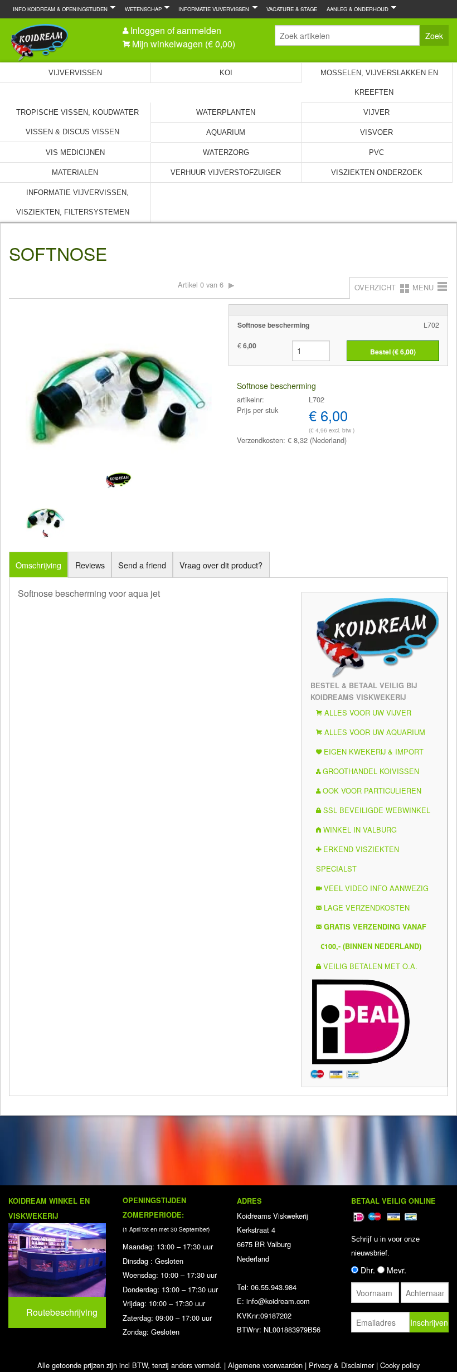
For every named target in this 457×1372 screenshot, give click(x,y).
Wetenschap (141, 8)
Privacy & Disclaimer (341, 1365)
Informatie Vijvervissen (211, 8)
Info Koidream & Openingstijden (58, 8)
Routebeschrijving (62, 1312)
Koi (226, 73)
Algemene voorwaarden (265, 1365)
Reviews (90, 565)
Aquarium (225, 132)
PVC (376, 152)
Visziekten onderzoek (376, 172)
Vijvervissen (75, 73)
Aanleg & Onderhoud (355, 8)
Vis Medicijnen (75, 152)
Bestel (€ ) (393, 352)
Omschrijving (38, 565)
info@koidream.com (278, 1301)
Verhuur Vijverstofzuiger (226, 172)
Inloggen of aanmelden (175, 30)
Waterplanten (225, 112)
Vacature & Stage (291, 9)
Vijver (376, 112)
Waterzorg (226, 152)
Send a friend (142, 565)
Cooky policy (400, 1365)
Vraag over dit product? (220, 565)
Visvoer (376, 132)
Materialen (75, 172)
